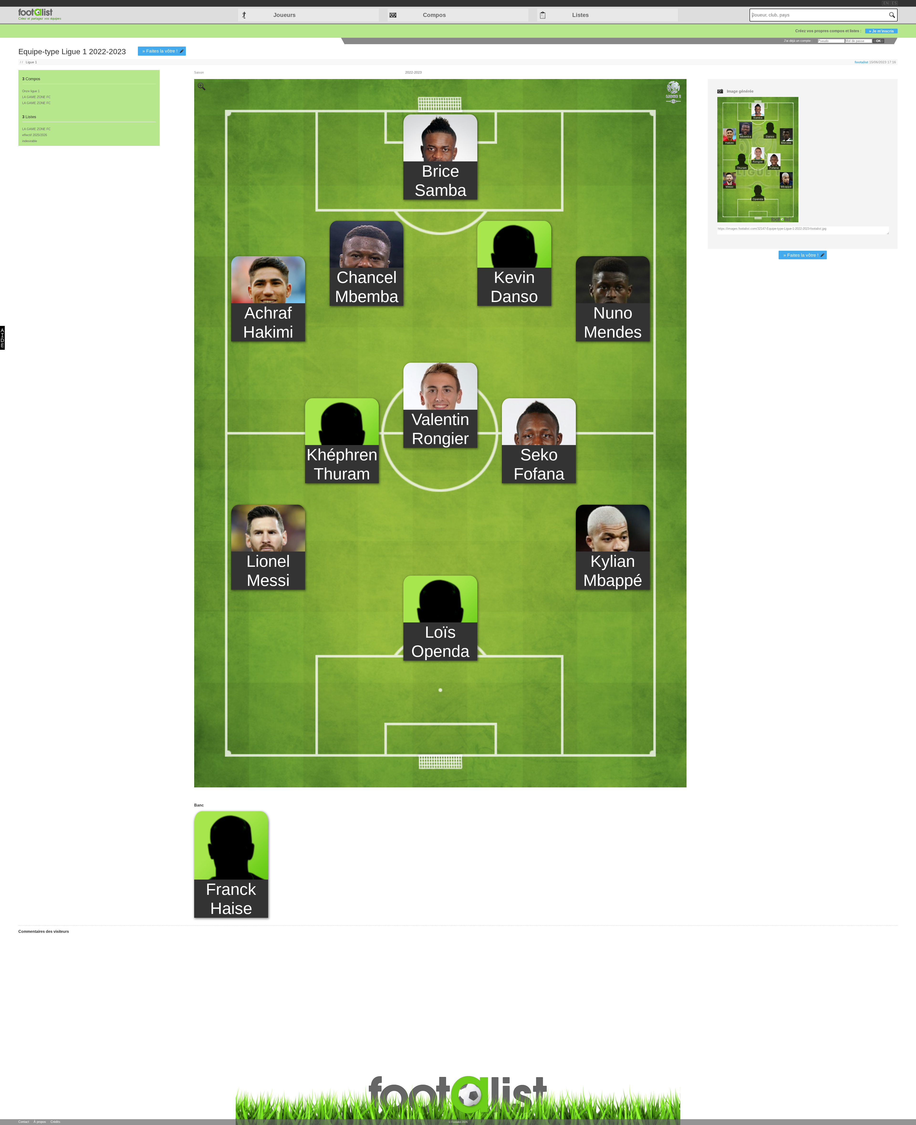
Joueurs (284, 15)
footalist (861, 62)
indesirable (29, 141)
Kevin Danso (514, 287)
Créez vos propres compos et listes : (844, 31)
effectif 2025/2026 (34, 135)
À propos (40, 1122)
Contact (23, 1122)
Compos (434, 15)
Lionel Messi (268, 570)
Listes (580, 15)
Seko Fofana (539, 464)
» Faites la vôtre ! (159, 50)
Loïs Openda (440, 641)
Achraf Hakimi (268, 322)
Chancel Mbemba (366, 287)
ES (894, 3)
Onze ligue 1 (31, 91)
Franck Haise (231, 899)
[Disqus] (54, 997)
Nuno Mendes (613, 322)
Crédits (55, 1122)
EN (886, 3)
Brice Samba (440, 180)
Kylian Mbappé (612, 570)
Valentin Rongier (440, 429)
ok (878, 41)
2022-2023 (413, 72)
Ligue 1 (31, 62)
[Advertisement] (88, 187)
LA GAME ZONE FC (36, 97)
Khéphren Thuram (342, 464)
